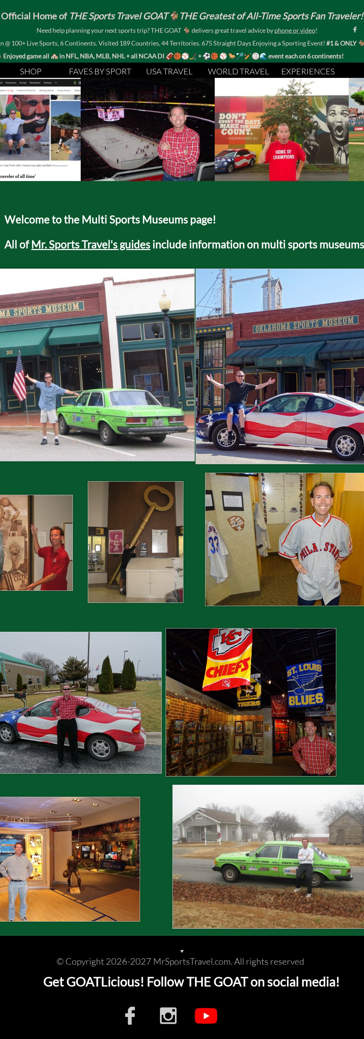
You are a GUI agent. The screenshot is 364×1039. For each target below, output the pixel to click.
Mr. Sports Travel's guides (90, 244)
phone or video (294, 30)
